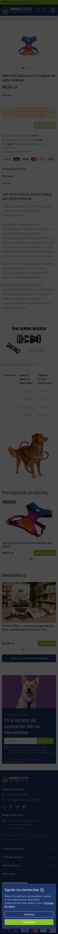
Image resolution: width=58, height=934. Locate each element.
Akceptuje (29, 922)
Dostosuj (29, 914)
